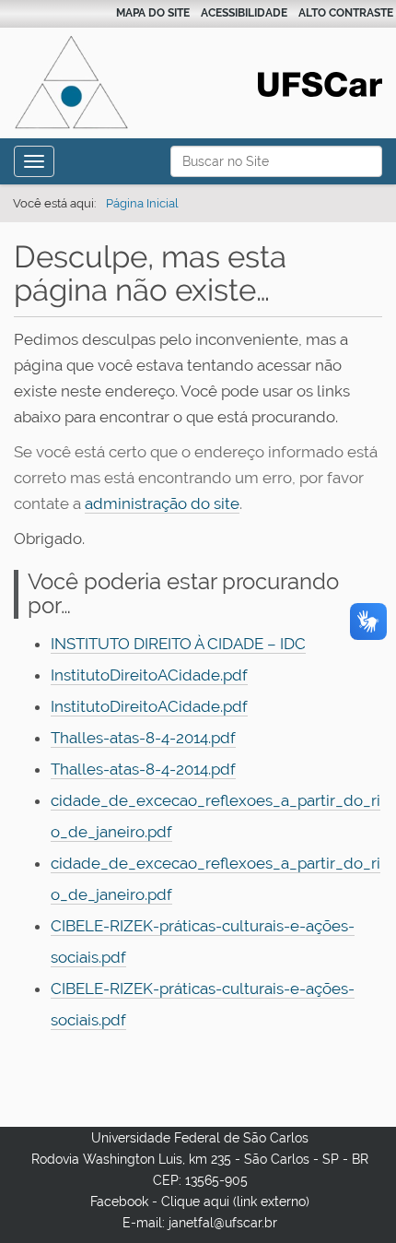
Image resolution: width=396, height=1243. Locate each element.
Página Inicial (142, 203)
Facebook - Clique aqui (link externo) (199, 1201)
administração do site (162, 503)
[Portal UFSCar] (320, 83)
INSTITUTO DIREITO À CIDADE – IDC (178, 643)
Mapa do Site (153, 12)
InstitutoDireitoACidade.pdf (149, 675)
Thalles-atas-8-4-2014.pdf (143, 737)
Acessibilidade (244, 12)
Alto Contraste (345, 12)
